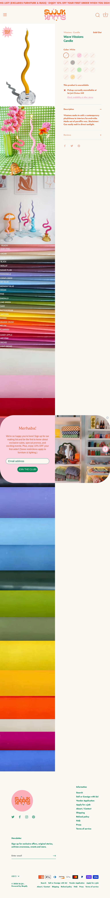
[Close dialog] (107, 417)
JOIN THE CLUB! (27, 469)
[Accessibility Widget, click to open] (105, 449)
